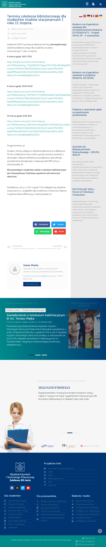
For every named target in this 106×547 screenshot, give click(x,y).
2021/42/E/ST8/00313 (54, 387)
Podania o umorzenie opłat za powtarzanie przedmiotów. (87, 112)
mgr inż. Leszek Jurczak (27, 322)
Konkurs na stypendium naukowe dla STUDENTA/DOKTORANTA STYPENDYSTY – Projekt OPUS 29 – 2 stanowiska (87, 29)
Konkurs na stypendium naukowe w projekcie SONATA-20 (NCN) (85, 75)
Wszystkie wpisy (32, 284)
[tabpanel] (69, 408)
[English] (84, 15)
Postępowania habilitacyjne (37, 310)
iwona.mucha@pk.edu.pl (42, 276)
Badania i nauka (16, 310)
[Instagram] (17, 488)
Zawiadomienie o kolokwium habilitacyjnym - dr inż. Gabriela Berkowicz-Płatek (40, 317)
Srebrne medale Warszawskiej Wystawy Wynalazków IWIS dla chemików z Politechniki (91, 328)
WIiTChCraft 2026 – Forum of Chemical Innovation (83, 192)
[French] (92, 15)
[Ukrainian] (101, 15)
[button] (41, 224)
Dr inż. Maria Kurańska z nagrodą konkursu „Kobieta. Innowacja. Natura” (100, 328)
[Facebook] (12, 488)
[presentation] (63, 433)
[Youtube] (28, 488)
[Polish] (80, 15)
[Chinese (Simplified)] (97, 15)
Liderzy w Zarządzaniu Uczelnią (75, 328)
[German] (88, 15)
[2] (38, 355)
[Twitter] (23, 488)
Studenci (23, 38)
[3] (44, 355)
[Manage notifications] (100, 531)
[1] (31, 355)
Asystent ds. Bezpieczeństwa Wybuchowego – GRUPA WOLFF (85, 151)
